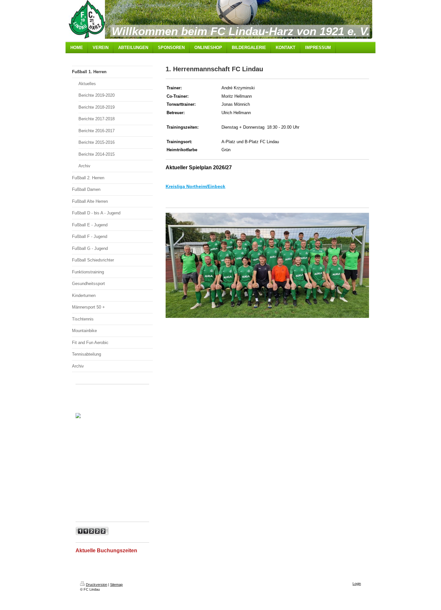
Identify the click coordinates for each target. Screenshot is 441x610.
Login (357, 583)
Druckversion (96, 584)
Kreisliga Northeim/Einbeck (195, 186)
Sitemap (116, 584)
